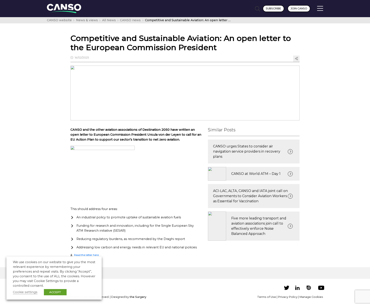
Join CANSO (299, 8)
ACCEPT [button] (55, 292)
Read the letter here (86, 255)
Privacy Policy (287, 296)
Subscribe (273, 8)
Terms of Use (266, 296)
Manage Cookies (311, 296)
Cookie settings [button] (25, 292)
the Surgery (138, 296)
